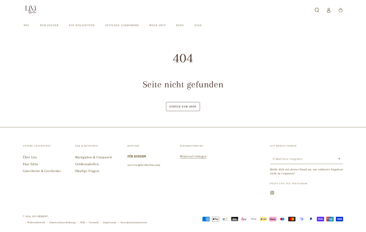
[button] (317, 10)
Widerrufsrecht (36, 222)
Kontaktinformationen (134, 222)
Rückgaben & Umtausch (93, 157)
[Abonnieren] (340, 159)
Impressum (109, 222)
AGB (82, 222)
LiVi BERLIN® (40, 216)
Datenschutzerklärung (62, 222)
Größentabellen (87, 164)
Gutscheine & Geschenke (42, 171)
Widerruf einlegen (193, 156)
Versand (94, 222)
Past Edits (30, 164)
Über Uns (30, 157)
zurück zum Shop (183, 106)
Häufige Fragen (87, 171)
